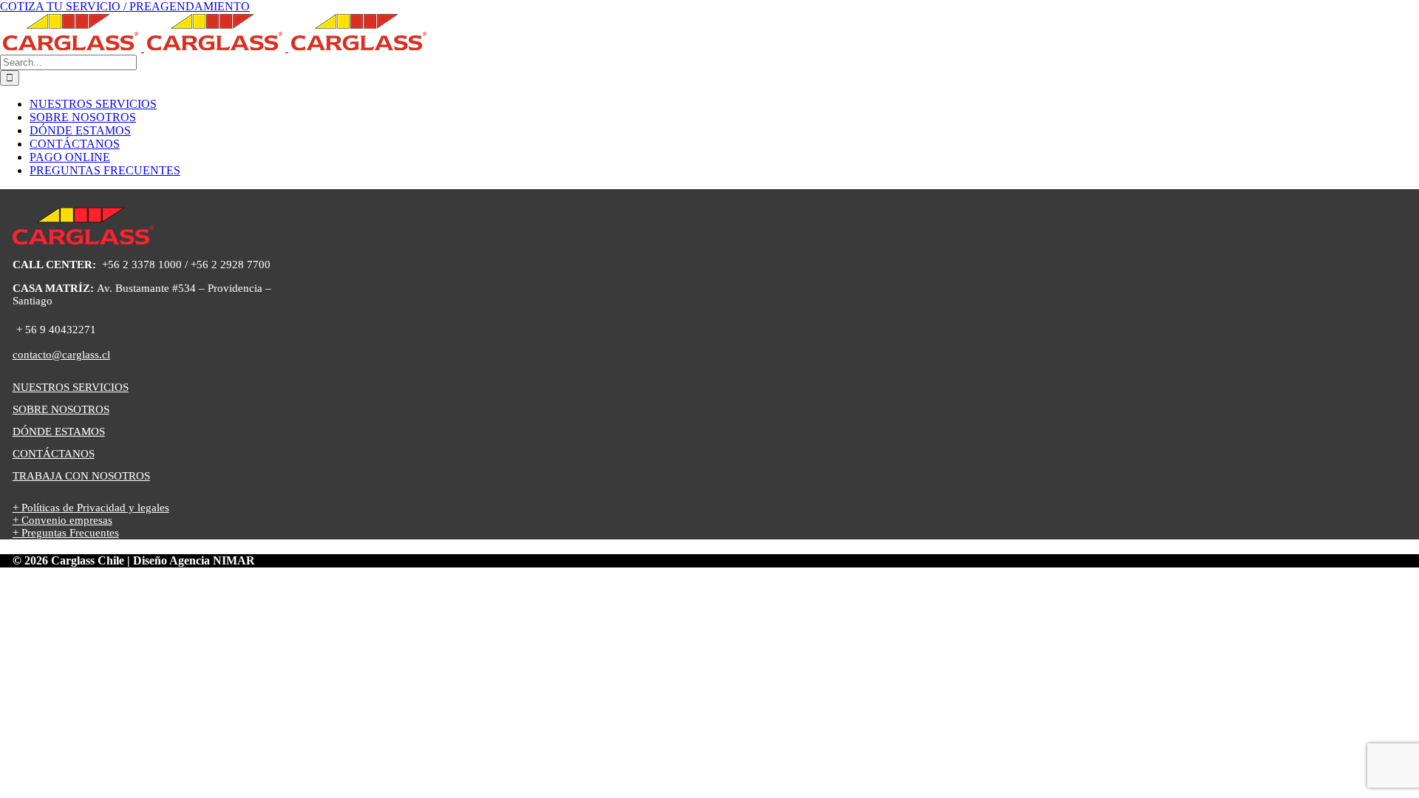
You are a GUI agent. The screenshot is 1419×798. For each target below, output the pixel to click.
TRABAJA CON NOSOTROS (81, 476)
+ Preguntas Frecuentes (66, 533)
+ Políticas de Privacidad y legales (91, 508)
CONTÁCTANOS (54, 454)
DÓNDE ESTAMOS (59, 431)
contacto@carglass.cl (61, 355)
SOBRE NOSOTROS (61, 409)
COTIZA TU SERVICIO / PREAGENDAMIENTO (125, 6)
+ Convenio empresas (62, 520)
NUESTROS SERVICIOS (71, 387)
